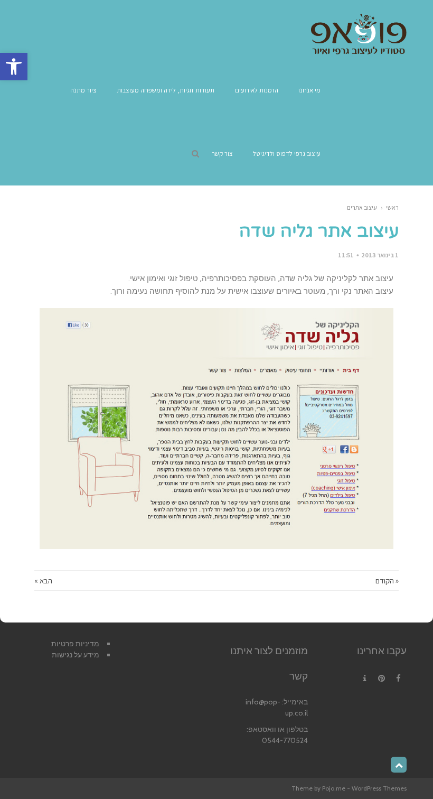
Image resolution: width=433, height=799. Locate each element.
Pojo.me (333, 788)
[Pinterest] (381, 678)
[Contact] (364, 678)
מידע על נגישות (75, 654)
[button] (13, 66)
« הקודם (387, 580)
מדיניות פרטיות (75, 643)
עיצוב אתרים (362, 207)
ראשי (392, 207)
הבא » (43, 580)
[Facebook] (398, 678)
